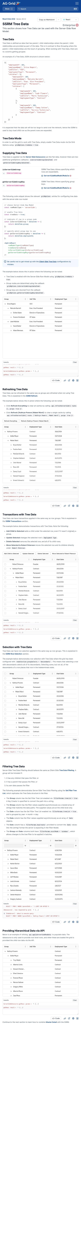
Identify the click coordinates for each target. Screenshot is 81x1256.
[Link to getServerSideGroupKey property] (27, 181)
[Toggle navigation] (77, 3)
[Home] (11, 3)
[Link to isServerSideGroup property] (22, 169)
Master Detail (51, 1022)
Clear (75, 362)
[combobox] (70, 20)
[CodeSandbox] (73, 380)
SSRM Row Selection (14, 654)
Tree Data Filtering (66, 770)
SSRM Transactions (13, 521)
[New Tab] (69, 380)
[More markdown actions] (58, 19)
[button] (47, 9)
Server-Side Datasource (35, 157)
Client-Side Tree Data (47, 261)
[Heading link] (16, 39)
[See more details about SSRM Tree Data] (4, 173)
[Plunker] (77, 380)
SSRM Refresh (31, 396)
